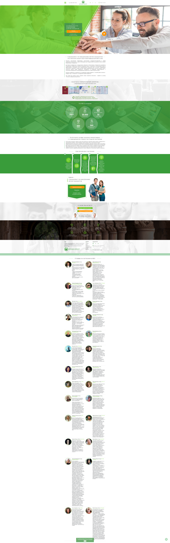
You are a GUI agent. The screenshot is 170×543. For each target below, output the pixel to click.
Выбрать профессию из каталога (85, 208)
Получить (73, 31)
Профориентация (88, 247)
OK (85, 541)
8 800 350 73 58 (73, 2)
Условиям (90, 539)
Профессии (87, 245)
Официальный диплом (77, 187)
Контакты (87, 249)
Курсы (87, 244)
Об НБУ (87, 248)
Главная (87, 243)
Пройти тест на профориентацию (85, 211)
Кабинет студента (103, 2)
